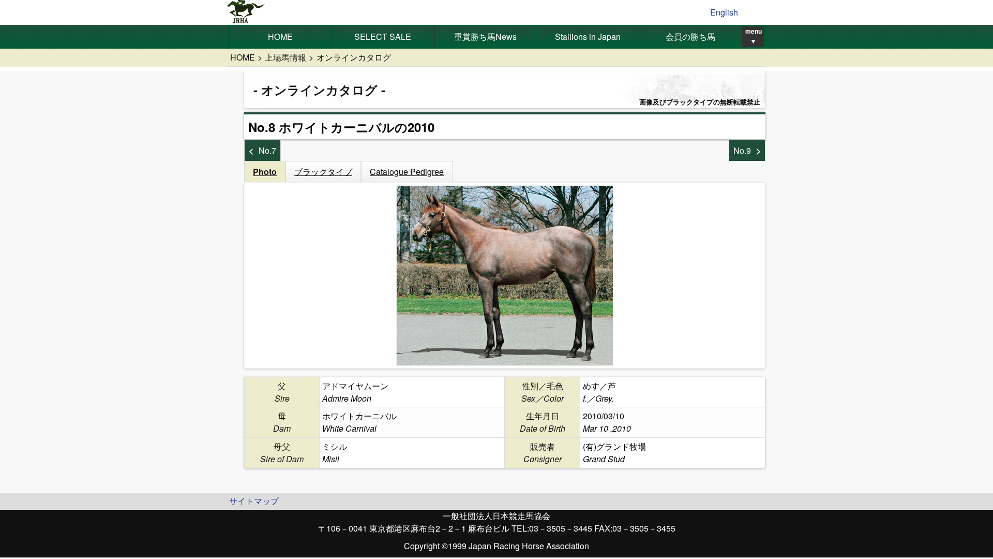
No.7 (267, 150)
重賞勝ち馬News (485, 36)
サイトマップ (254, 501)
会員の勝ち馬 (690, 36)
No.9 (742, 150)
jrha (246, 12)
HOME (280, 36)
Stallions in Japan (588, 36)
